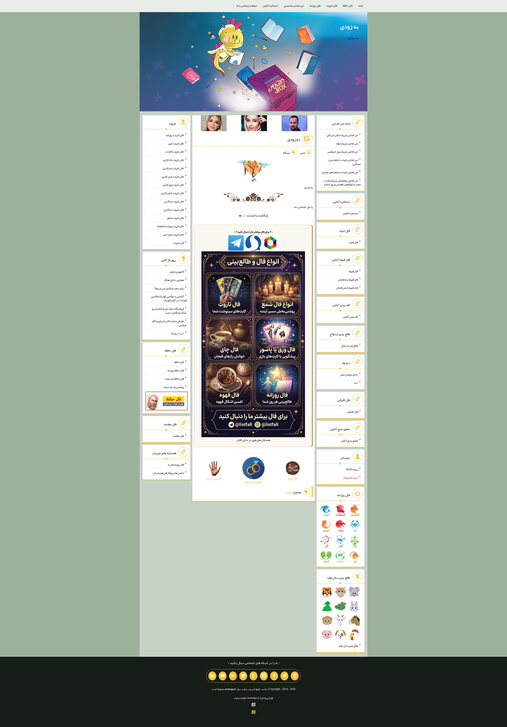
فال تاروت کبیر (176, 143)
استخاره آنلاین (270, 5)
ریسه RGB (352, 469)
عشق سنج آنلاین (349, 440)
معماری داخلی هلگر (174, 280)
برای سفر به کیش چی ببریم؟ (169, 288)
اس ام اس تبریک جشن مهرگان (342, 135)
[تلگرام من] (284, 676)
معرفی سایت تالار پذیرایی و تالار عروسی (169, 323)
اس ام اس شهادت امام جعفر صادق (340, 172)
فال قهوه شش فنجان (347, 287)
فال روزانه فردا (176, 464)
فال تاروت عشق (175, 218)
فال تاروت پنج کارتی (173, 184)
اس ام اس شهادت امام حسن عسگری (344, 162)
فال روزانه (315, 5)
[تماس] (253, 676)
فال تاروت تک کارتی (173, 160)
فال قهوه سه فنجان (348, 279)
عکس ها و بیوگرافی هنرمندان (168, 473)
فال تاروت (331, 5)
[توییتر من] (243, 676)
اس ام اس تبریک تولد (347, 143)
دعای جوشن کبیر (349, 374)
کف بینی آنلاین (350, 316)
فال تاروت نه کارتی (174, 201)
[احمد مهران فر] (294, 124)
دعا (244, 215)
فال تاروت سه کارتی (173, 168)
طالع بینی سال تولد (348, 645)
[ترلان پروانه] (254, 124)
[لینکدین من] (212, 676)
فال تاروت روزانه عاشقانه (170, 226)
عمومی (289, 492)
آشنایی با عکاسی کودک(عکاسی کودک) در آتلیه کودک (169, 298)
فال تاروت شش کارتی (172, 193)
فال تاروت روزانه (175, 135)
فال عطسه (178, 435)
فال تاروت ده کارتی (174, 209)
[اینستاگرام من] (264, 676)
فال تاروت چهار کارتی (173, 176)
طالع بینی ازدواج (349, 345)
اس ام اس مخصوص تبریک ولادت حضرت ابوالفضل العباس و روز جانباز (342, 182)
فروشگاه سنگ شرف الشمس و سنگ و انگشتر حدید (169, 310)
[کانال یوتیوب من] (223, 676)
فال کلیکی (352, 411)
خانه (360, 5)
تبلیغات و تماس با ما (246, 5)
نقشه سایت (240, 698)
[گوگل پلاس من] (233, 676)
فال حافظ (348, 5)
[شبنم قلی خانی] (214, 124)
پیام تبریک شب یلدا (174, 387)
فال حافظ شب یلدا (174, 378)
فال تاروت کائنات (175, 151)
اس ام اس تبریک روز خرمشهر (342, 151)
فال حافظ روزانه (176, 370)
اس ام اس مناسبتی (294, 5)
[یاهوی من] (295, 676)
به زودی (349, 26)
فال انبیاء (353, 242)
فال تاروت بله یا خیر (173, 234)
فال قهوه (353, 271)
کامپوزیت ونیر (176, 271)
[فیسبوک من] (274, 676)
